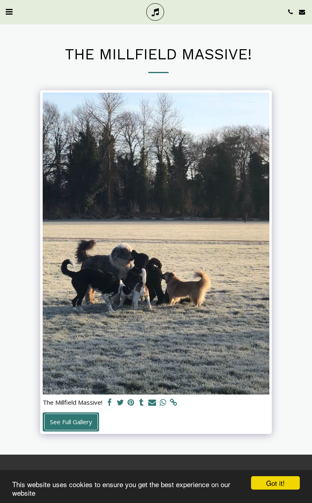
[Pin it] (130, 402)
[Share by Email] (152, 402)
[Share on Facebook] (109, 402)
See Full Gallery (71, 422)
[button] (9, 11)
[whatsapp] (163, 402)
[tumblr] (141, 402)
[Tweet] (120, 402)
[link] (173, 402)
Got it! (275, 483)
